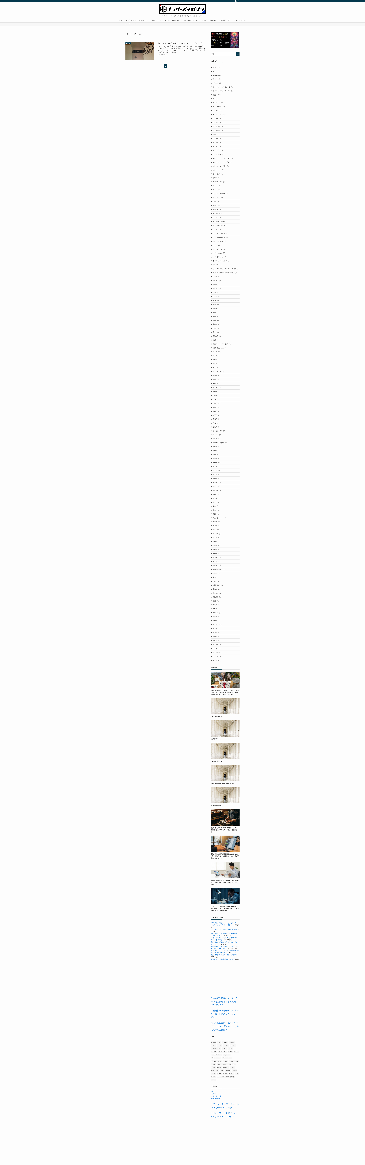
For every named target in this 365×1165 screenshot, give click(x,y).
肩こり (216, 561)
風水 (218, 1077)
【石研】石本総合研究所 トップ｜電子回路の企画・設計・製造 (225, 1014)
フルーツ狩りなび (219, 241)
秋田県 (216, 549)
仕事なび (217, 288)
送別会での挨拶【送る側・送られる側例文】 (224, 955)
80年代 (216, 67)
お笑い (216, 95)
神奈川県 (217, 533)
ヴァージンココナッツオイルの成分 (225, 272)
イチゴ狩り (217, 134)
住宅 (215, 292)
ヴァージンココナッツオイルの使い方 (225, 269)
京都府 (216, 284)
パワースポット (226, 1058)
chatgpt (217, 75)
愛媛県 (216, 447)
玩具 (215, 506)
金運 (216, 601)
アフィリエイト (215, 1048)
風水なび (217, 624)
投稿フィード (215, 1094)
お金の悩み (218, 103)
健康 (216, 304)
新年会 (232, 1067)
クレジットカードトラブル (222, 162)
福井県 (216, 537)
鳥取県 (216, 640)
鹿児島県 (217, 644)
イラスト (217, 138)
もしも (219, 1045)
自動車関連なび (219, 569)
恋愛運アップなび (220, 443)
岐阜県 (216, 407)
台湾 (234, 1064)
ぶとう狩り (217, 110)
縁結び (235, 1070)
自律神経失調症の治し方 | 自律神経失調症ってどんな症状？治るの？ (224, 1001)
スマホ (230, 1051)
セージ (216, 189)
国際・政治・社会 (219, 348)
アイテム (217, 118)
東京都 (216, 470)
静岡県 (216, 620)
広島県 (216, 427)
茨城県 (216, 573)
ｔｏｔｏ (217, 656)
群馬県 (213, 1073)
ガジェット (218, 150)
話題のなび (218, 585)
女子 (215, 367)
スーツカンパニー (216, 1055)
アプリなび (218, 126)
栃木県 (216, 474)
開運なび (217, 612)
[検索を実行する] (238, 54)
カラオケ (217, 146)
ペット (216, 245)
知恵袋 (216, 522)
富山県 (216, 391)
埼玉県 (216, 352)
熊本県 (216, 494)
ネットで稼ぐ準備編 (220, 221)
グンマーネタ (218, 170)
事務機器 (217, 280)
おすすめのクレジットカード (223, 87)
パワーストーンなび (220, 233)
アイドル (217, 122)
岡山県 (216, 411)
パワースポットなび (220, 237)
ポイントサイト (219, 249)
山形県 (216, 399)
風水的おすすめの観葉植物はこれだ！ (222, 959)
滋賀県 (216, 486)
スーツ (216, 185)
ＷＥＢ (216, 660)
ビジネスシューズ (216, 1061)
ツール (216, 201)
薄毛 (215, 577)
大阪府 (216, 359)
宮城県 (216, 375)
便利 (216, 300)
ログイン (213, 1091)
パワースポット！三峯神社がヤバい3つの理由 (224, 929)
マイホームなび (219, 253)
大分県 (216, 356)
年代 (215, 423)
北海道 (216, 324)
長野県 (216, 609)
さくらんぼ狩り (219, 106)
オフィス (217, 142)
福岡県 (216, 541)
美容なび (217, 557)
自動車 (219, 1073)
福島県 (216, 545)
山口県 (216, 395)
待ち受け (217, 435)
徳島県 (216, 439)
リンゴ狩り (217, 265)
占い (216, 332)
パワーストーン (215, 1058)
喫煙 (215, 340)
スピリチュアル (219, 182)
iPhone (216, 79)
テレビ (216, 205)
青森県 (216, 616)
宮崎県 (216, 379)
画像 (216, 510)
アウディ (233, 1045)
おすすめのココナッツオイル (223, 91)
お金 (215, 99)
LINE (219, 1042)
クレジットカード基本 (221, 166)
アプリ (224, 1048)
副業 (215, 312)
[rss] (236, 1)
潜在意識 (217, 490)
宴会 (215, 383)
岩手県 (216, 415)
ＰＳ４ (213, 1080)
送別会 (231, 1073)
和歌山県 (217, 336)
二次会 (213, 1064)
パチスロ (217, 229)
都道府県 (217, 597)
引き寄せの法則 (219, 431)
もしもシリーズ (219, 114)
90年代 (216, 71)
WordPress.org (215, 1098)
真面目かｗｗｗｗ (219, 518)
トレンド (217, 209)
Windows (217, 83)
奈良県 (216, 363)
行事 (216, 581)
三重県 (216, 276)
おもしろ (232, 1042)
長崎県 (216, 605)
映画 (212, 1070)
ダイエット (218, 197)
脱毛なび (217, 565)
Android (213, 1042)
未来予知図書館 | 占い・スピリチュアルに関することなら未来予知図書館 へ (225, 1026)
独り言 (216, 502)
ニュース (217, 217)
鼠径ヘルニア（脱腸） (228, 1077)
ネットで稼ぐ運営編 (220, 225)
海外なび (217, 482)
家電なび (217, 387)
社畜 (216, 530)
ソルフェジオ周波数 (220, 193)
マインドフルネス (219, 257)
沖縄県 (216, 478)
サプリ (216, 178)
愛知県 (216, 450)
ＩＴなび (217, 648)
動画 (216, 320)
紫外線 (216, 553)
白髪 (216, 514)
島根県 (216, 419)
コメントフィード (216, 1096)
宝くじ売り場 (218, 371)
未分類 (216, 462)
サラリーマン (222, 1051)
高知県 (216, 636)
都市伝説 (217, 593)
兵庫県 (216, 308)
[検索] (238, 1)
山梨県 (216, 403)
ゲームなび (218, 174)
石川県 (216, 526)
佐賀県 (216, 296)
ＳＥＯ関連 (217, 652)
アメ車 (230, 1048)
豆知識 (216, 589)
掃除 (215, 454)
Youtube (225, 1042)
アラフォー (218, 130)
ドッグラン (217, 213)
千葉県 (216, 328)
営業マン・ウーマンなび (222, 344)
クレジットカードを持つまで (223, 158)
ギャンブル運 (218, 154)
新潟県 (216, 458)
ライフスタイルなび (221, 261)
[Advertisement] (225, 978)
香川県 (216, 632)
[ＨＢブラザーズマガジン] (182, 9)
